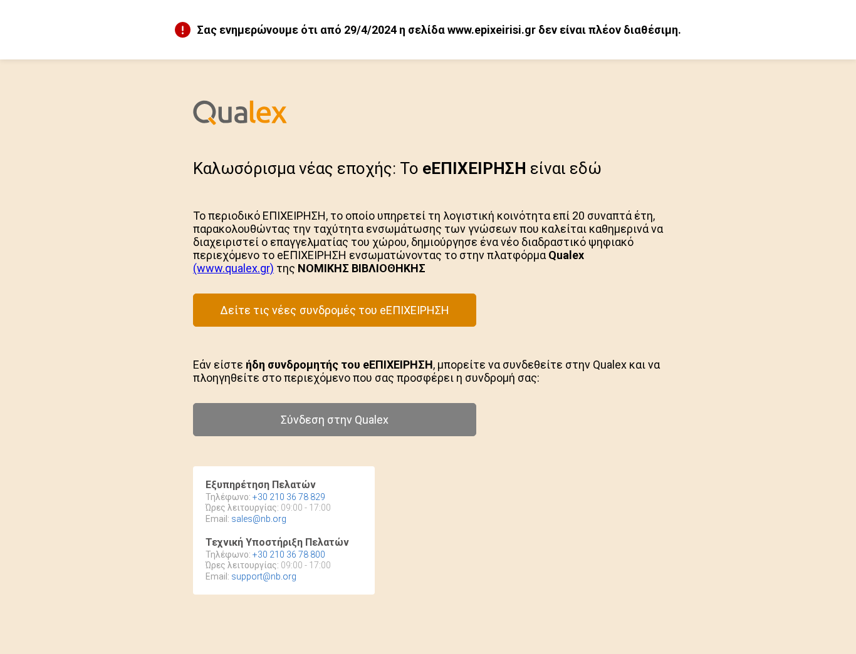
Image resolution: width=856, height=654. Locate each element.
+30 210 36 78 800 (289, 554)
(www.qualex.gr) (233, 268)
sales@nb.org (258, 519)
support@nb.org (263, 576)
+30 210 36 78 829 (289, 497)
